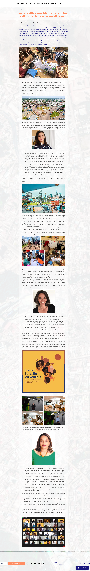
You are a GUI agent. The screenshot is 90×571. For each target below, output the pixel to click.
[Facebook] (31, 563)
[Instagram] (27, 563)
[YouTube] (42, 563)
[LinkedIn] (38, 563)
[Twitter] (35, 563)
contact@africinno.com (62, 564)
